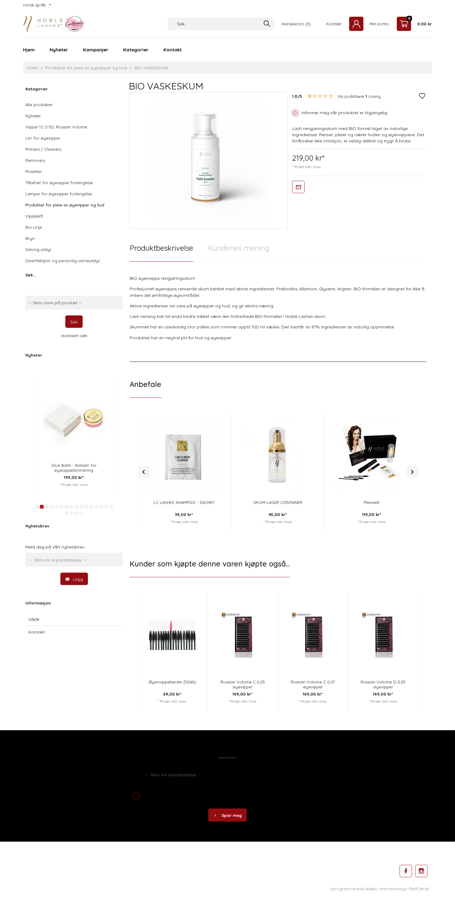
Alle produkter (39, 104)
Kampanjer (95, 50)
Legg (78, 579)
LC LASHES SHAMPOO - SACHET (184, 502)
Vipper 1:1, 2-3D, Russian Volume (56, 126)
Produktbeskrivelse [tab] (161, 248)
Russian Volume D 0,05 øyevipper (383, 684)
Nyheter (59, 50)
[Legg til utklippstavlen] (216, 431)
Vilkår (34, 619)
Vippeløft (34, 216)
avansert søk (74, 335)
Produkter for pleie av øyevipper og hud (64, 204)
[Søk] (267, 24)
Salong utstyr (38, 249)
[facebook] (406, 871)
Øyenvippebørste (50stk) (172, 681)
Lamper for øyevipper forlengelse (58, 193)
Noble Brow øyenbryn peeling (105, 465)
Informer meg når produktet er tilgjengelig (344, 112)
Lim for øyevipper (42, 138)
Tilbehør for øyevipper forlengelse (59, 182)
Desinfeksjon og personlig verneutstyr (62, 260)
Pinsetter (33, 171)
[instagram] (421, 871)
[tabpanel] (278, 312)
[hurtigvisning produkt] (49, 382)
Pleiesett (371, 502)
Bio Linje (33, 227)
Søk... (30, 274)
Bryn (30, 238)
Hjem (29, 50)
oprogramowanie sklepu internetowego (369, 888)
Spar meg (232, 815)
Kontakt (172, 50)
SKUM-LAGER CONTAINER (278, 502)
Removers (35, 160)
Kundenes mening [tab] (238, 248)
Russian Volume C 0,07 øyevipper (313, 684)
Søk (74, 322)
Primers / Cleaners (43, 149)
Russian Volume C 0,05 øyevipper (242, 684)
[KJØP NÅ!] (49, 398)
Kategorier (136, 50)
